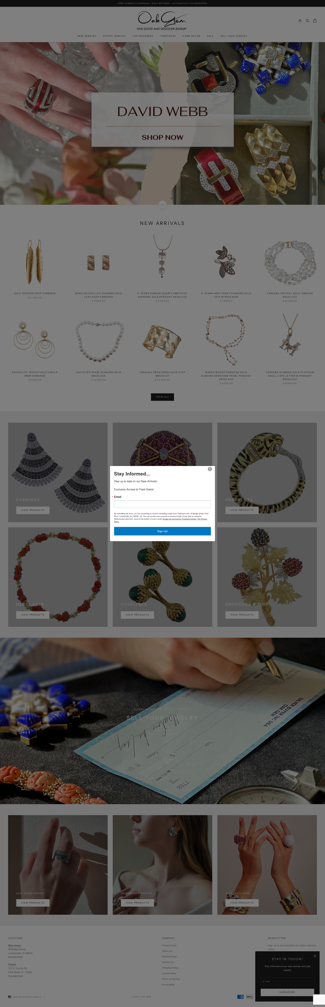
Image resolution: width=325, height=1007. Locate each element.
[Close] (212, 469)
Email (117, 496)
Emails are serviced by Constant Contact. (180, 518)
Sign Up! (162, 531)
